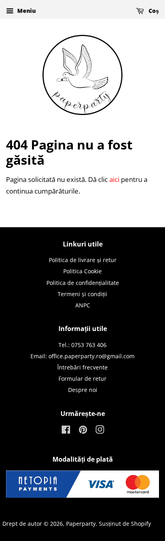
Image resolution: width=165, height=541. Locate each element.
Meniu (26, 10)
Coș (153, 10)
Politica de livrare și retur (83, 260)
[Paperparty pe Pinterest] (82, 431)
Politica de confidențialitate (82, 283)
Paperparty (81, 523)
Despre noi (82, 390)
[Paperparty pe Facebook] (65, 431)
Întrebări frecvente (82, 367)
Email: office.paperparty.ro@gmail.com (82, 356)
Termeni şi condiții (82, 294)
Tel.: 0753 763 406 (82, 345)
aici (114, 179)
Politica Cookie (82, 271)
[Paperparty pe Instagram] (99, 431)
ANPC (82, 305)
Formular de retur (82, 378)
